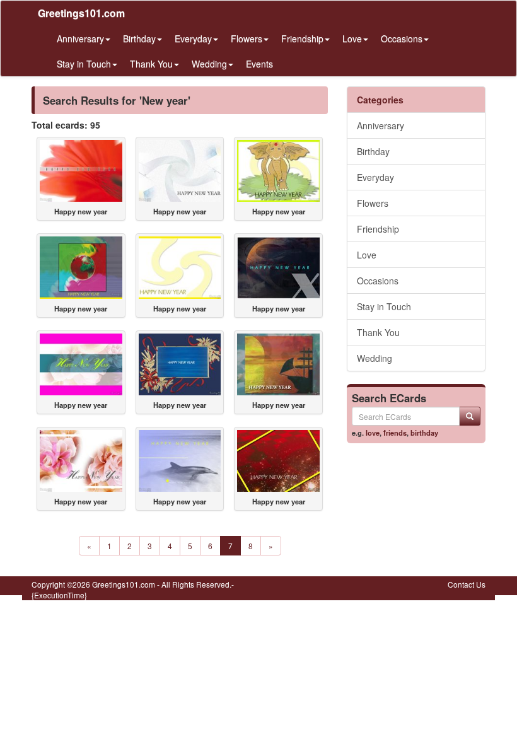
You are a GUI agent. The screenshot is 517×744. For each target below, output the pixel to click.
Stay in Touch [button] (84, 63)
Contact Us (466, 584)
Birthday (373, 151)
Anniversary (380, 125)
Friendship (378, 229)
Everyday (375, 177)
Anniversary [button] (80, 38)
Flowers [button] (246, 38)
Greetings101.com (81, 13)
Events (259, 63)
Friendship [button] (302, 38)
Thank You (378, 332)
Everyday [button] (193, 38)
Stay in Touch (384, 306)
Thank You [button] (151, 63)
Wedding (374, 358)
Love (366, 254)
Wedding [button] (209, 63)
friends (395, 432)
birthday (424, 432)
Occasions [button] (401, 38)
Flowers (372, 203)
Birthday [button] (139, 38)
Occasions (377, 280)
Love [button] (352, 38)
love (373, 432)
